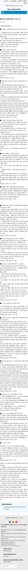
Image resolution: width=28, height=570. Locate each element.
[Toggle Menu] (3, 12)
